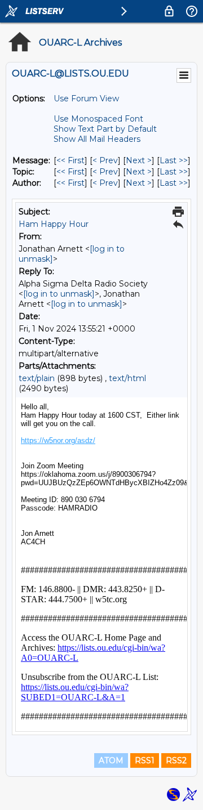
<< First (70, 160)
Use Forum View (86, 98)
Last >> (174, 160)
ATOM (111, 760)
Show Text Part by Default (105, 129)
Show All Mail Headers (97, 139)
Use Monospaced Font (98, 119)
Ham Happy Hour (54, 224)
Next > (139, 160)
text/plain (37, 378)
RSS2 (176, 760)
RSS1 (145, 760)
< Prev (105, 160)
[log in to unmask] (59, 294)
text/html (127, 378)
